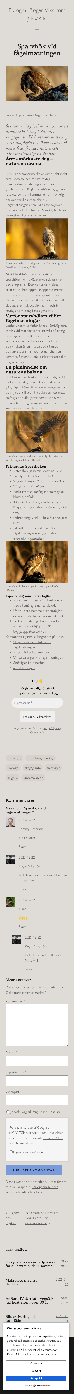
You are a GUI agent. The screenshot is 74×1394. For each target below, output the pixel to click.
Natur (44, 115)
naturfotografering (40, 758)
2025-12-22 (27, 820)
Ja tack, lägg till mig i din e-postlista (35, 1111)
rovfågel (13, 767)
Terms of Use (24, 1143)
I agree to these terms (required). (29, 1152)
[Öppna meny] (37, 28)
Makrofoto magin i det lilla (21, 1282)
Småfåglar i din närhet (29, 662)
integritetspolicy (52, 728)
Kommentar (15, 1001)
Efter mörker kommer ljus (31, 652)
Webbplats (13, 1091)
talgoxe (12, 777)
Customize (36, 1363)
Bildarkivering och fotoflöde (21, 1318)
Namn (11, 1052)
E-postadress (16, 1071)
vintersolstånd (33, 777)
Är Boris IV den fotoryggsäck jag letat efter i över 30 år (30, 1300)
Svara (22, 846)
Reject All (36, 1370)
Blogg (37, 115)
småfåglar (53, 767)
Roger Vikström (24, 115)
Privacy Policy (53, 1137)
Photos (52, 115)
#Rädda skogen (24, 667)
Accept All (36, 1378)
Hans (22, 908)
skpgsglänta (33, 767)
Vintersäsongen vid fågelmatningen (38, 657)
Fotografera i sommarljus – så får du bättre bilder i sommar (30, 1264)
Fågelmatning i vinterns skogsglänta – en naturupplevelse (41, 1217)
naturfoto (14, 758)
